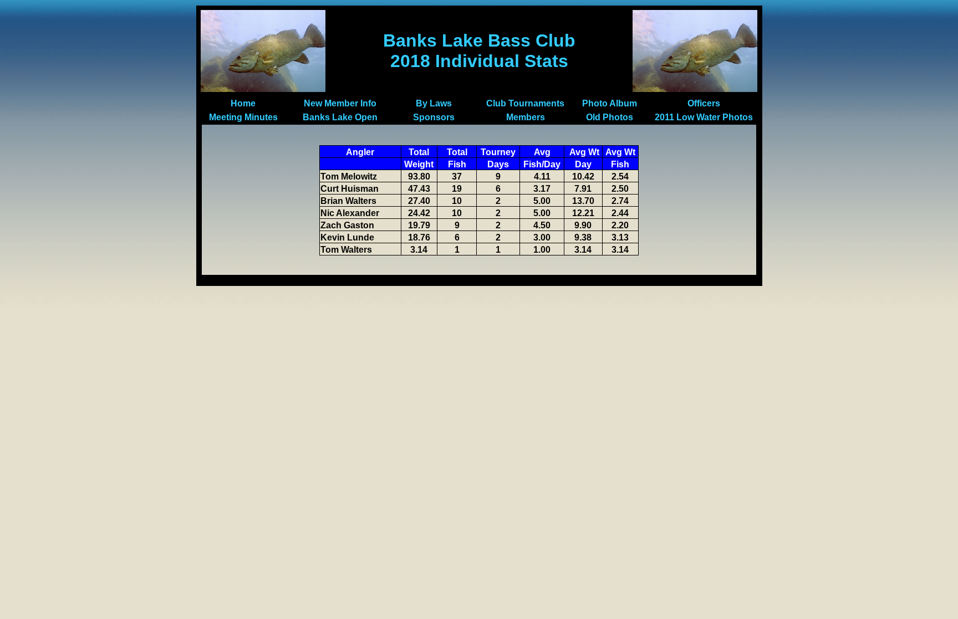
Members (525, 117)
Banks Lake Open (340, 117)
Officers (703, 103)
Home (243, 103)
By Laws (434, 103)
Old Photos (609, 117)
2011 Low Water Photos (704, 117)
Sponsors (434, 117)
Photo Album (609, 103)
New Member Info (340, 103)
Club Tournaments (525, 103)
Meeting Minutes (243, 117)
